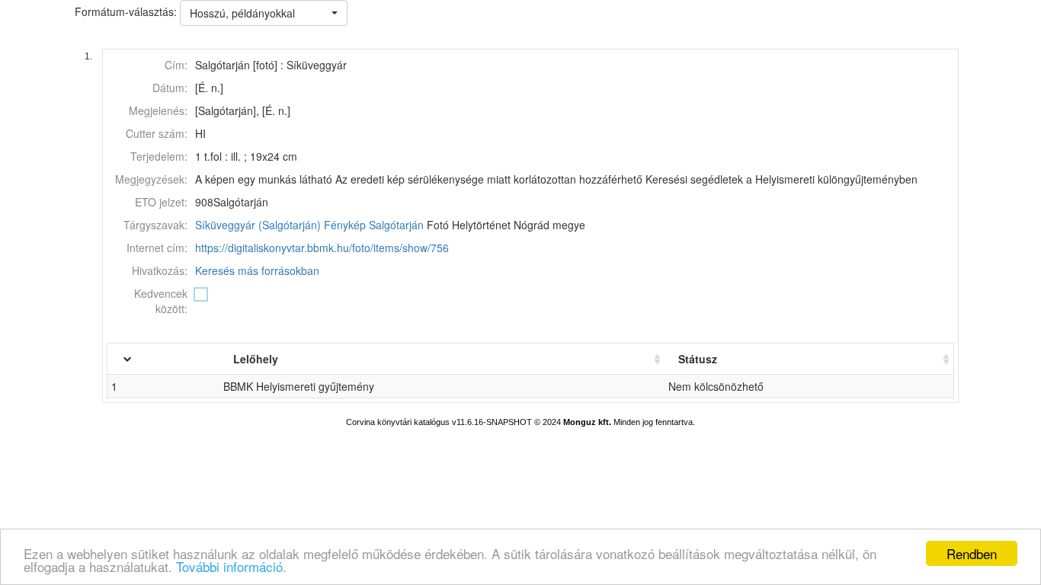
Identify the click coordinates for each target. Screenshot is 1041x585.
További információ (229, 566)
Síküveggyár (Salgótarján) (258, 224)
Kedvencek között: (160, 301)
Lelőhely (255, 358)
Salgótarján (396, 224)
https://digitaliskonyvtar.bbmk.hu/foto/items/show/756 (322, 247)
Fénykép (345, 224)
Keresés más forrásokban (257, 270)
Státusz (697, 358)
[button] (264, 13)
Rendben (972, 553)
